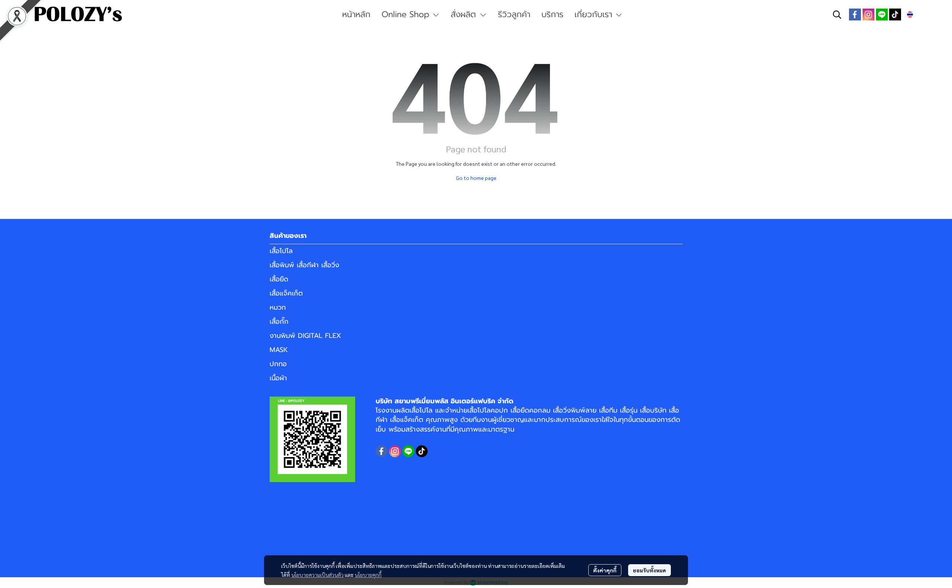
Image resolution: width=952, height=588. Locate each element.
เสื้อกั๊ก (279, 321)
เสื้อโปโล (281, 251)
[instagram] (868, 14)
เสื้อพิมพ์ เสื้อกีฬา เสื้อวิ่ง (304, 265)
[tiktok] (895, 14)
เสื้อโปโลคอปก (487, 410)
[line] (882, 14)
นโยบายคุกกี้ (368, 574)
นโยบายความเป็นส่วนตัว (317, 574)
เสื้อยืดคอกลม (530, 410)
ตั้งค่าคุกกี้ (605, 570)
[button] (837, 14)
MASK (279, 350)
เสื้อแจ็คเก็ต (286, 293)
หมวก (278, 307)
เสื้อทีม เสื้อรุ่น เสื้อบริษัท (632, 410)
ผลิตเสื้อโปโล (414, 410)
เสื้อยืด (279, 279)
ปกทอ (278, 364)
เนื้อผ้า (278, 378)
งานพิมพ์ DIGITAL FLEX (305, 335)
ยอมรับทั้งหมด (649, 570)
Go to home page (476, 177)
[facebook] (855, 14)
